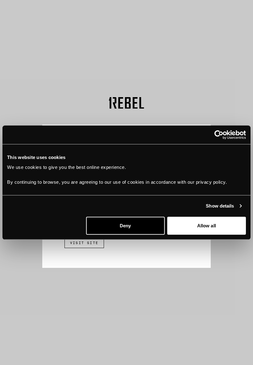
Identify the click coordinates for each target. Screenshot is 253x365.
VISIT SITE (84, 243)
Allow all (206, 225)
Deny (125, 225)
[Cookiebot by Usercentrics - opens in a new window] (219, 135)
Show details (220, 205)
